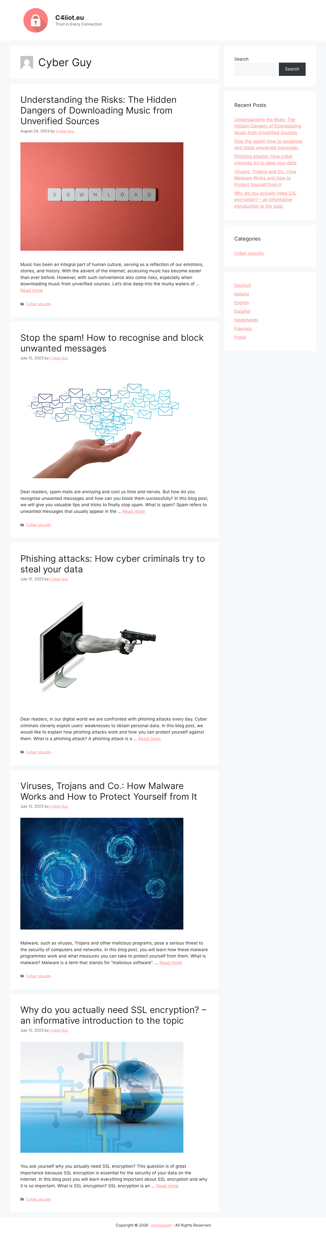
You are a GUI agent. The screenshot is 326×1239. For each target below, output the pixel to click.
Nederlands (246, 319)
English (241, 302)
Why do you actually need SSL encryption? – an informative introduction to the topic (113, 1015)
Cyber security (38, 304)
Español (242, 311)
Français (243, 328)
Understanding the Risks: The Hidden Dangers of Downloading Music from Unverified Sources (98, 110)
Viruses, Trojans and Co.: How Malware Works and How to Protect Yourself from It (108, 791)
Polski (240, 337)
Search (241, 59)
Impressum (161, 1225)
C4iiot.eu (69, 17)
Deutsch (242, 285)
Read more (31, 290)
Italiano (241, 294)
